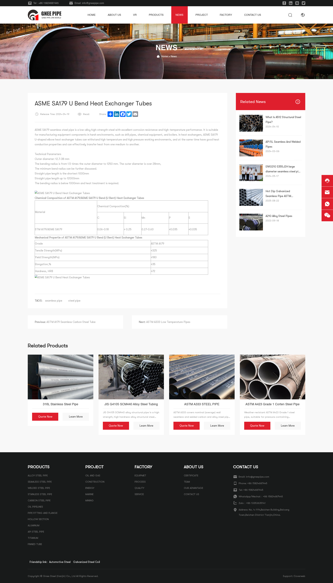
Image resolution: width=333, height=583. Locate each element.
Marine (89, 494)
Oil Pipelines (35, 506)
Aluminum (33, 525)
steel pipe (74, 300)
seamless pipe (53, 300)
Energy (89, 488)
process (140, 481)
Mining (89, 500)
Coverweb (299, 576)
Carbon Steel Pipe (39, 500)
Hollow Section (38, 519)
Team (187, 481)
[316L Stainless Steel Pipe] (60, 377)
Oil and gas (92, 475)
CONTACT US (191, 494)
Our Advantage (193, 488)
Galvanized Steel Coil (86, 562)
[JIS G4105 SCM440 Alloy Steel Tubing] (131, 377)
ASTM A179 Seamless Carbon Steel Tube (65, 322)
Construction (94, 481)
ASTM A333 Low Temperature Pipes (164, 322)
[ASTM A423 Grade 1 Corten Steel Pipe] (272, 377)
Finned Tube (35, 544)
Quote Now (45, 416)
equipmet (140, 475)
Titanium (33, 538)
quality (139, 488)
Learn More (76, 416)
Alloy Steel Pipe (38, 475)
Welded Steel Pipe (39, 488)
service (139, 494)
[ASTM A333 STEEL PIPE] (202, 377)
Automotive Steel (60, 562)
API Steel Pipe (36, 531)
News (174, 56)
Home (164, 56)
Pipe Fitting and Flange (42, 513)
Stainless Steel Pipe (40, 494)
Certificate (191, 475)
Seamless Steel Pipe (40, 481)
